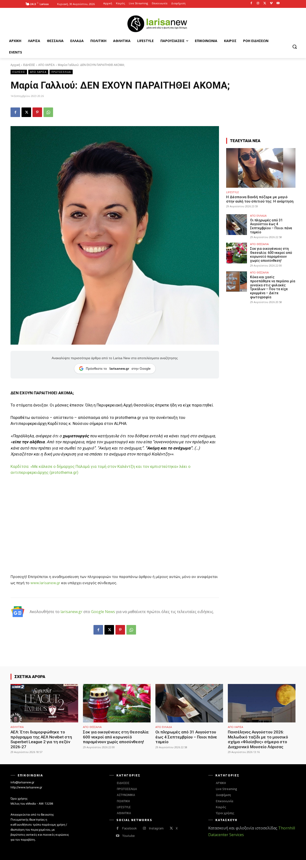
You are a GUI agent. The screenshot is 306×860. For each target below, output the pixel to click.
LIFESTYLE (232, 192)
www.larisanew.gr (45, 583)
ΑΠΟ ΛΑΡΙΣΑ (46, 65)
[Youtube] (278, 3)
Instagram (156, 828)
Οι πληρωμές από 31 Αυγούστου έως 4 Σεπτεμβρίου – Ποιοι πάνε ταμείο (271, 226)
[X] (265, 3)
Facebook (129, 828)
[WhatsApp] (48, 112)
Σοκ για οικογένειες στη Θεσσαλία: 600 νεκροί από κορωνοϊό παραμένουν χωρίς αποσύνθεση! (271, 254)
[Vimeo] (271, 3)
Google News (103, 611)
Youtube (128, 836)
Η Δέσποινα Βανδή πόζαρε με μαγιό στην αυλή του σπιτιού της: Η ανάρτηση (260, 199)
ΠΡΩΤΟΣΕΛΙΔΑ (61, 72)
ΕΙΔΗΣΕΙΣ (29, 65)
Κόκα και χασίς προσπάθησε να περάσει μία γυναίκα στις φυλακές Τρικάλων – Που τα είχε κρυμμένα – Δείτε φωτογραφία (272, 287)
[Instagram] (258, 3)
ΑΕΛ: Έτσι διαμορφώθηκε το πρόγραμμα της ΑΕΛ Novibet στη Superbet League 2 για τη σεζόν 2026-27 (41, 739)
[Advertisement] (115, 515)
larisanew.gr (71, 611)
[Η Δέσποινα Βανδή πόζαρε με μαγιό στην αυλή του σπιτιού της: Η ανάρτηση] (260, 167)
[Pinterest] (37, 112)
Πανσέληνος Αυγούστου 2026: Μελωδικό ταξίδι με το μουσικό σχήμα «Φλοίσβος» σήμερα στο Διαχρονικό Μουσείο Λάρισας (258, 739)
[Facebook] (251, 3)
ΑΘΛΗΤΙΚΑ (17, 727)
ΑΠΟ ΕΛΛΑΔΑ (258, 215)
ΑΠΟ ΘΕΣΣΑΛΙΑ (259, 244)
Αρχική (15, 65)
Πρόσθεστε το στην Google (118, 368)
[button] (294, 46)
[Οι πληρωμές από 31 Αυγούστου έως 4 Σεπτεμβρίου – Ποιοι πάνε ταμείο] (236, 224)
